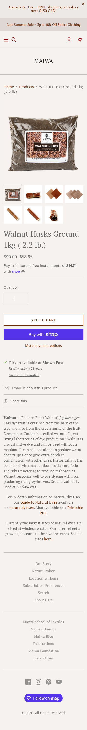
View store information (24, 375)
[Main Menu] (6, 39)
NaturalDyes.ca (43, 629)
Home (9, 86)
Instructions (43, 658)
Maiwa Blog (43, 636)
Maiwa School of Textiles (43, 621)
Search (43, 592)
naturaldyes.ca (21, 507)
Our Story (43, 563)
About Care (43, 599)
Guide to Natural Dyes (38, 502)
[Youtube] (59, 682)
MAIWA (43, 60)
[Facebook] (28, 682)
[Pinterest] (48, 682)
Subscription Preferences (43, 585)
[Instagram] (38, 682)
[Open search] (13, 39)
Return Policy (43, 570)
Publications (43, 643)
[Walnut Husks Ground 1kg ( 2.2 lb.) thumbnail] (13, 194)
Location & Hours (43, 578)
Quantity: (11, 287)
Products (26, 86)
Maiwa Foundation (43, 650)
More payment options (43, 345)
